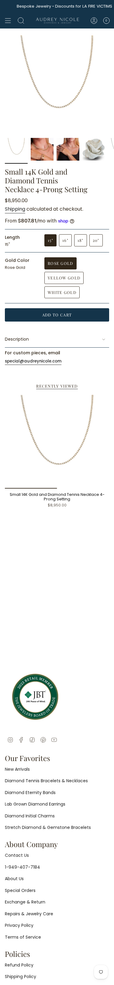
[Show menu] (8, 21)
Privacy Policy (19, 925)
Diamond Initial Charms (30, 816)
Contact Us (17, 855)
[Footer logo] (35, 696)
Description (17, 339)
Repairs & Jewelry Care (29, 914)
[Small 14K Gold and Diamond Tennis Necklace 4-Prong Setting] (57, 442)
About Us (14, 879)
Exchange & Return (25, 902)
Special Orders (20, 890)
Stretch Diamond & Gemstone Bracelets (48, 827)
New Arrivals (17, 769)
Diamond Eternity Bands (30, 793)
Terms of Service (23, 937)
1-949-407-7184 (22, 867)
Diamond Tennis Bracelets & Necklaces (46, 781)
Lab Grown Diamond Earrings (35, 804)
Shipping (15, 208)
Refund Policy (19, 965)
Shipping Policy (20, 976)
